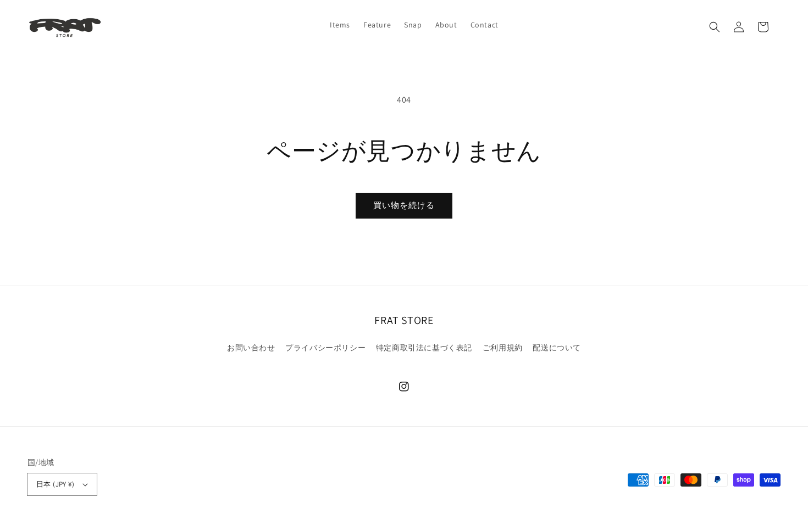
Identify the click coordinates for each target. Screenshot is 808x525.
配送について (557, 348)
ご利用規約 (503, 348)
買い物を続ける (404, 205)
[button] (714, 27)
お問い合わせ (251, 348)
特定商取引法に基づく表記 (424, 348)
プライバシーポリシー (325, 348)
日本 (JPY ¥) (55, 484)
